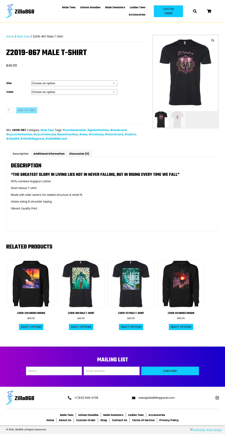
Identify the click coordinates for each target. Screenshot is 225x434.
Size (9, 83)
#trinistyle (96, 134)
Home (10, 36)
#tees (83, 134)
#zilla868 (12, 139)
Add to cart (26, 110)
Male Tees (23, 36)
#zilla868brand (56, 139)
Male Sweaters (113, 415)
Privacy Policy (169, 420)
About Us (65, 420)
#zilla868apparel (32, 139)
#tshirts (130, 134)
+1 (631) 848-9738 (86, 398)
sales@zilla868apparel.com (156, 398)
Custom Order (86, 420)
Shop (103, 420)
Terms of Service (143, 420)
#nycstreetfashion (19, 134)
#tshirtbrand (114, 134)
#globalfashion (98, 130)
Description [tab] (21, 154)
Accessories (156, 415)
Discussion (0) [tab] (79, 154)
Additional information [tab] (49, 154)
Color (10, 92)
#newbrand (118, 130)
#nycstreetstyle (44, 134)
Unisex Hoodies (88, 415)
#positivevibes (67, 134)
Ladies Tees (136, 415)
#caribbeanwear (74, 130)
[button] (168, 11)
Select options (31, 327)
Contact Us (119, 420)
